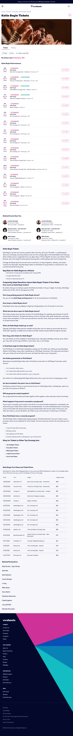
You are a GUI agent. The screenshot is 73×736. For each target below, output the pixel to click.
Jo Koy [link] (4, 583)
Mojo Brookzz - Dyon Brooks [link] (11, 566)
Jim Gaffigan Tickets (12, 445)
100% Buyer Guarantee (43, 1)
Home (3, 11)
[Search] (69, 6)
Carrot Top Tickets (11, 456)
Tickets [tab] (5, 48)
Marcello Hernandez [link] (8, 609)
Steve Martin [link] (6, 592)
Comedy (15, 11)
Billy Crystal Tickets (12, 450)
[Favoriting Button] (70, 15)
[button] (4, 53)
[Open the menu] (2, 6)
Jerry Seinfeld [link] (6, 604)
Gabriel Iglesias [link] (7, 600)
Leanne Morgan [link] (7, 579)
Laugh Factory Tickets (13, 453)
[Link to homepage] (36, 6)
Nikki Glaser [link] (6, 587)
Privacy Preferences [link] (8, 722)
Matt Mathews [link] (6, 575)
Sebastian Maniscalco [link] (9, 596)
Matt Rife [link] (5, 571)
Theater (8, 11)
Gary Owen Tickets (12, 447)
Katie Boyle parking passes (23, 298)
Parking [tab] (13, 48)
